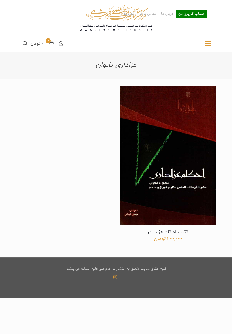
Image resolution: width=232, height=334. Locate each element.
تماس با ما (148, 14)
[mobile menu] (208, 44)
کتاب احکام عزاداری (168, 231)
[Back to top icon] (205, 322)
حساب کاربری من (191, 14)
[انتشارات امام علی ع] (116, 18)
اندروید (129, 14)
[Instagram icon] (115, 278)
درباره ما (167, 14)
